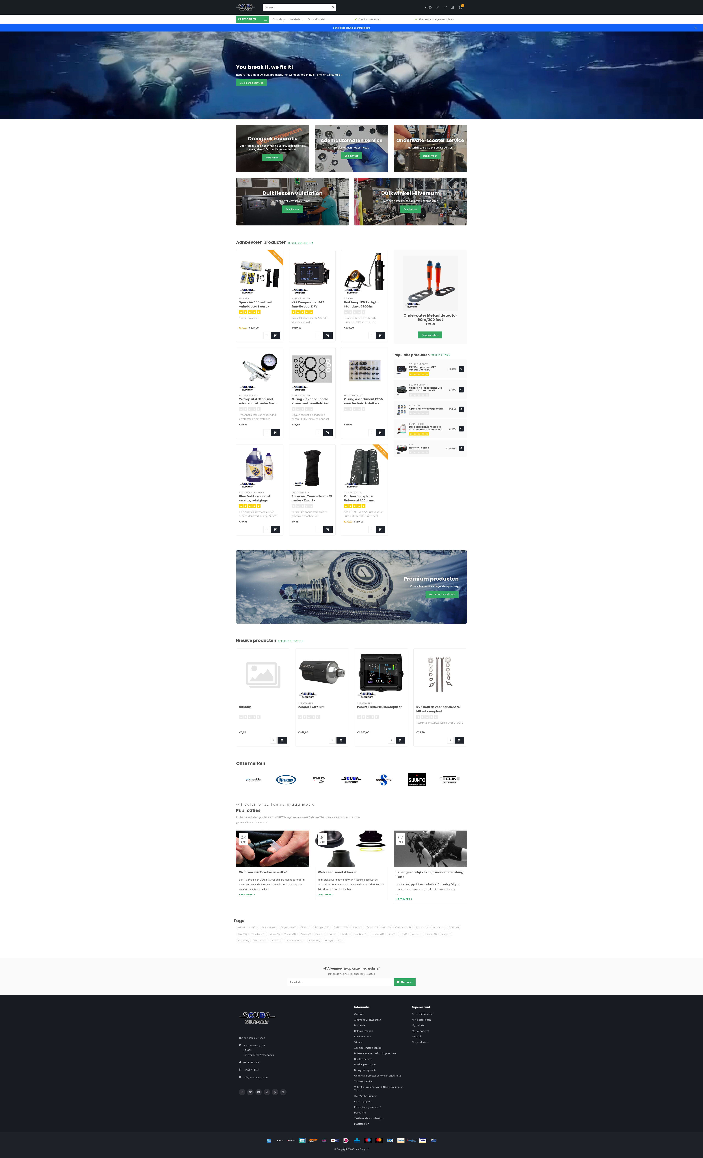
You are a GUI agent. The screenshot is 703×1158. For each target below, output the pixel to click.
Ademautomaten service (368, 1047)
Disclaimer (360, 1025)
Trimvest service (363, 1081)
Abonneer (406, 982)
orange (432, 934)
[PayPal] (401, 1140)
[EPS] (324, 1140)
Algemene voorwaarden (367, 1019)
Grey (386, 927)
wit (340, 940)
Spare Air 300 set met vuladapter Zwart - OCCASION (255, 306)
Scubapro (438, 927)
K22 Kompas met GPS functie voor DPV (308, 304)
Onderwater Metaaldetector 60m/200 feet (430, 317)
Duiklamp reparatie (365, 1064)
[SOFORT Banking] (313, 1140)
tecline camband (295, 940)
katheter (417, 934)
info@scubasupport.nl (255, 1077)
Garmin (372, 927)
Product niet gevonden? (367, 1107)
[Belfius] (291, 1140)
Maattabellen (361, 1123)
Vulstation (296, 19)
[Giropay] (335, 1140)
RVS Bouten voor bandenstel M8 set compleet (438, 709)
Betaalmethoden (363, 1031)
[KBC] (357, 1140)
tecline (276, 940)
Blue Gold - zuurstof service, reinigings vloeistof (254, 500)
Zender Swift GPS (311, 707)
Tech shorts (258, 934)
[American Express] (269, 1140)
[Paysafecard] (411, 1140)
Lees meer (246, 894)
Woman (306, 934)
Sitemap (358, 1042)
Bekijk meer (273, 157)
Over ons (359, 1014)
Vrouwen (290, 934)
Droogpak (322, 927)
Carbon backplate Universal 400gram (359, 498)
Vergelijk (416, 1036)
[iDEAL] (346, 1140)
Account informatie (422, 1014)
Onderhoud (403, 927)
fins (392, 934)
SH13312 (245, 707)
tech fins (243, 940)
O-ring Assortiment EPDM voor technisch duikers (364, 401)
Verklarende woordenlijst (368, 1118)
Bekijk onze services (251, 82)
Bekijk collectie (300, 243)
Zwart (320, 934)
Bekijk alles (440, 355)
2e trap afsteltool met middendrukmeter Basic (258, 401)
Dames (305, 927)
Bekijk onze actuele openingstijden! (351, 27)
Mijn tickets (418, 1025)
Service (454, 927)
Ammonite (269, 927)
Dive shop (279, 19)
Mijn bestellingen (421, 1019)
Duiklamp (340, 927)
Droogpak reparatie (365, 1070)
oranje (446, 934)
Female (357, 927)
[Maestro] (368, 1140)
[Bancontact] (390, 1140)
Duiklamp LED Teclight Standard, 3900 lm (361, 304)
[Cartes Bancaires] (302, 1140)
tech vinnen (260, 940)
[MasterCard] (379, 1140)
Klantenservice (362, 1036)
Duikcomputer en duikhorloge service (375, 1053)
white (329, 940)
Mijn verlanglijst (420, 1031)
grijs (403, 934)
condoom (378, 934)
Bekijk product (430, 335)
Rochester (421, 927)
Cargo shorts (288, 927)
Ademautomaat (247, 927)
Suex (242, 934)
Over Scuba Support (365, 1096)
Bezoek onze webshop (442, 594)
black (346, 934)
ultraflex (314, 940)
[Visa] (422, 1140)
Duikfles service (363, 1059)
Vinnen (275, 934)
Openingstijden (362, 1101)
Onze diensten (317, 19)
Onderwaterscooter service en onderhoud (377, 1075)
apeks (333, 934)
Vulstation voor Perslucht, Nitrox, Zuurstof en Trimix (379, 1088)
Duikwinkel (360, 1112)
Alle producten (420, 1042)
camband (361, 934)
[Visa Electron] (433, 1140)
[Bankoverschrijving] (280, 1140)
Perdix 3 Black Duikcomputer (379, 707)
